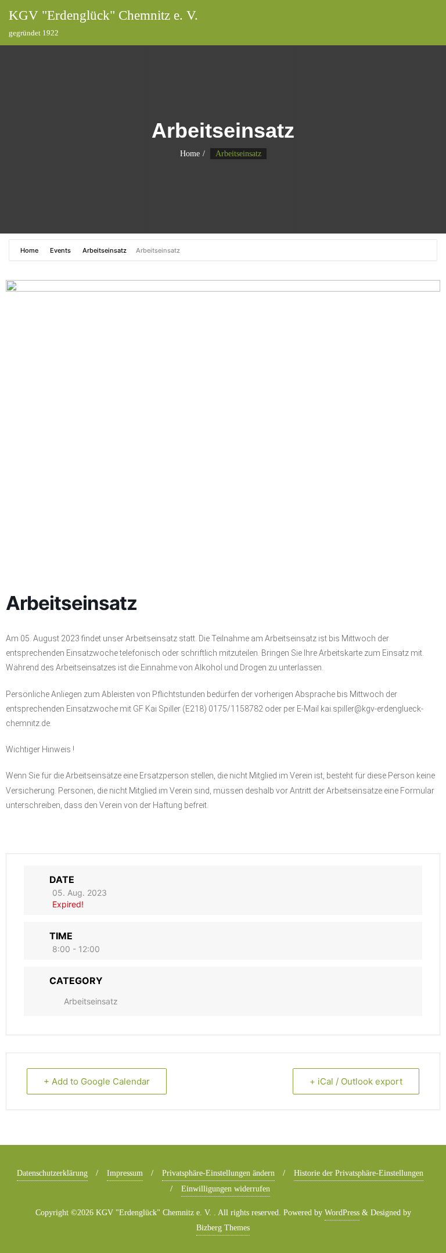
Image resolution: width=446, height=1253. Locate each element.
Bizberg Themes (223, 1227)
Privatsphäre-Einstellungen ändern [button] (218, 1173)
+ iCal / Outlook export (356, 1081)
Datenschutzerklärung (52, 1173)
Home (190, 153)
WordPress (342, 1212)
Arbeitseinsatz (104, 250)
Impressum (125, 1173)
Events (60, 250)
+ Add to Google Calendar (97, 1081)
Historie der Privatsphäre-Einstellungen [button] (358, 1173)
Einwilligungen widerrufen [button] (225, 1188)
